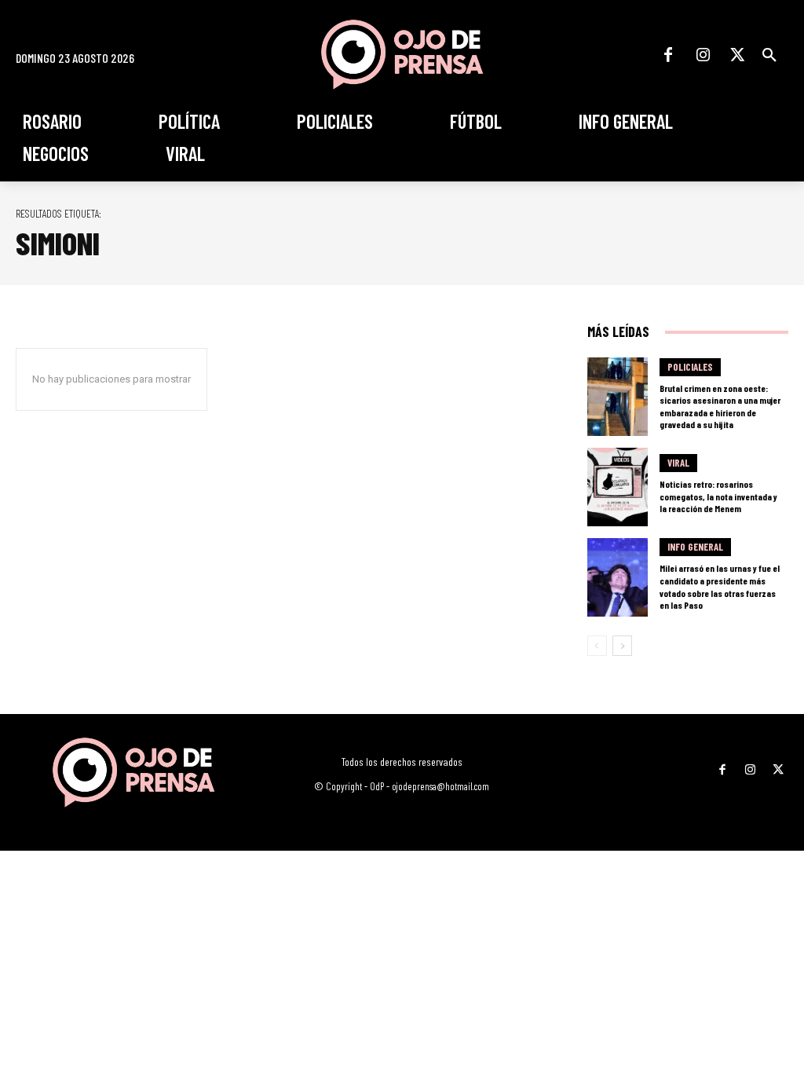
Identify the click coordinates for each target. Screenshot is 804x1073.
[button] (769, 55)
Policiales (690, 367)
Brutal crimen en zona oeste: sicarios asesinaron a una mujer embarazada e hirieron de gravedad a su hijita (720, 406)
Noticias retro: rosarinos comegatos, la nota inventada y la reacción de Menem (718, 496)
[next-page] (622, 645)
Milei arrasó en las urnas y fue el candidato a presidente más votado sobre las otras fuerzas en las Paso (720, 586)
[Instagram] (702, 55)
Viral (678, 462)
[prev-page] (597, 645)
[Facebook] (668, 55)
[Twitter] (737, 55)
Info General (695, 546)
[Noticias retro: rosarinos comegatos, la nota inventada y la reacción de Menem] (617, 487)
